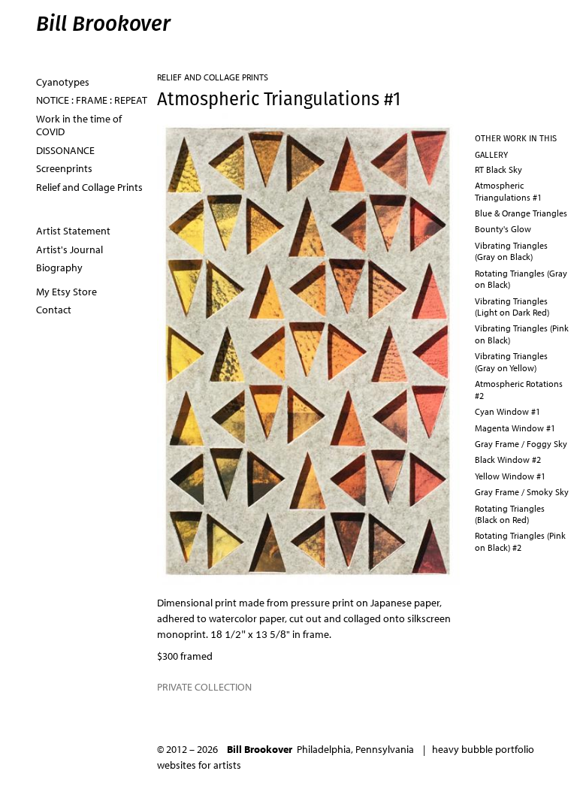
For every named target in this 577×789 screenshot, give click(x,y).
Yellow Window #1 (510, 476)
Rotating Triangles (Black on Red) (510, 514)
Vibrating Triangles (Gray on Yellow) (511, 361)
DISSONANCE (65, 150)
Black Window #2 (508, 459)
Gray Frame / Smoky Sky (522, 491)
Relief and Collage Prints (212, 77)
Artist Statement (73, 230)
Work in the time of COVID (79, 125)
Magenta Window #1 (515, 428)
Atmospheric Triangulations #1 (508, 191)
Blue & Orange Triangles (521, 213)
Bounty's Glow (503, 228)
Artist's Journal (69, 249)
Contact (53, 309)
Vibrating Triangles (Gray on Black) (511, 251)
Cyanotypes (62, 82)
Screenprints (64, 168)
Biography (59, 267)
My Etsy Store (66, 291)
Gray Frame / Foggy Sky (521, 443)
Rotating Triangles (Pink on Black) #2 (520, 541)
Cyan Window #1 (507, 411)
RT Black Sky (498, 169)
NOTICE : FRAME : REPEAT (91, 100)
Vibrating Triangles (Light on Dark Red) (512, 306)
